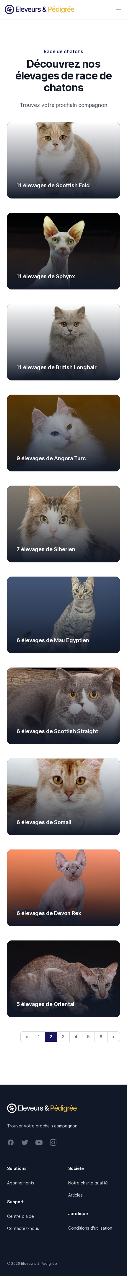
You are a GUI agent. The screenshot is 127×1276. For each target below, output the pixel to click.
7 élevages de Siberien (46, 549)
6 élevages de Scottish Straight (57, 731)
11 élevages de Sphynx (46, 276)
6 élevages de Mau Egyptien (53, 640)
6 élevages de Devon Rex (49, 913)
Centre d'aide (20, 1216)
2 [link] (51, 1036)
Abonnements (20, 1182)
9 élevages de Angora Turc (51, 458)
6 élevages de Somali (44, 822)
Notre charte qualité (88, 1182)
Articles (75, 1194)
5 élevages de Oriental (45, 1004)
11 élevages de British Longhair (57, 367)
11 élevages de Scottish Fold (53, 185)
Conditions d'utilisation (90, 1228)
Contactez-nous (23, 1228)
